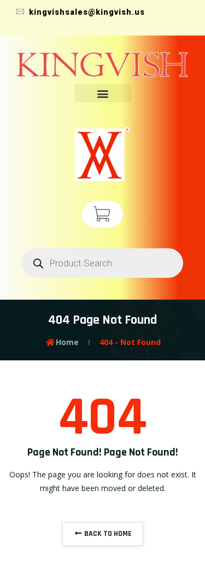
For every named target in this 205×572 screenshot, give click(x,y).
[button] (102, 93)
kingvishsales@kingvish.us (86, 12)
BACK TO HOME (107, 534)
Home (67, 342)
